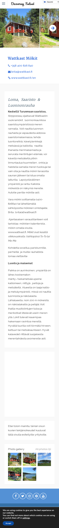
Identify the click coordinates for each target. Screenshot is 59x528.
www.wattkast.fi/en (23, 77)
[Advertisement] (29, 384)
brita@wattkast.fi (21, 71)
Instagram (29, 496)
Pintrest (36, 496)
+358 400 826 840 (22, 65)
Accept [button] (8, 523)
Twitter (22, 496)
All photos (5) (43, 449)
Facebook (16, 496)
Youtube (43, 496)
